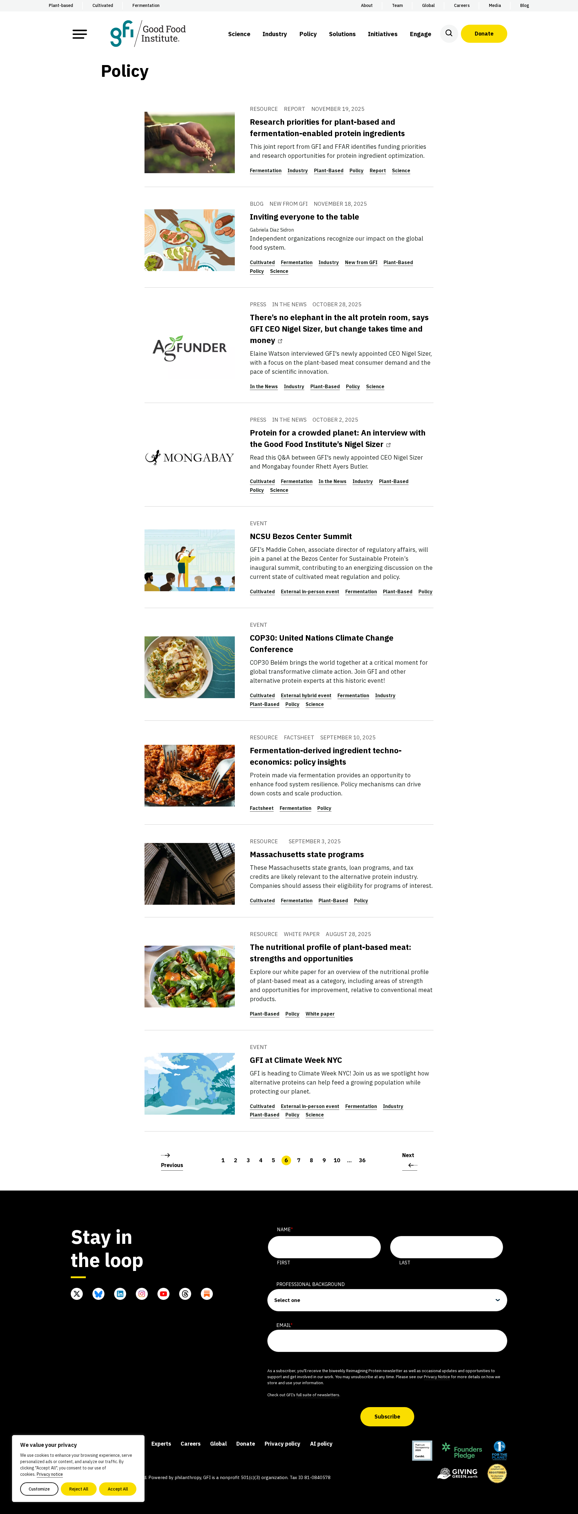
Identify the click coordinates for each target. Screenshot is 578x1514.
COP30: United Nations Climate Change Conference (321, 643)
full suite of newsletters (317, 1394)
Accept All (118, 1489)
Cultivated (262, 262)
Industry (297, 170)
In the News (264, 386)
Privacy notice (50, 1474)
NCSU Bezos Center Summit (301, 536)
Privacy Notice (437, 1376)
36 (362, 1160)
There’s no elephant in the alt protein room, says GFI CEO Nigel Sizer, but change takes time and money (339, 328)
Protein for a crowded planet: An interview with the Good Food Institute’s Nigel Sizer (338, 438)
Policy (357, 170)
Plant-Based (328, 170)
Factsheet (262, 808)
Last (404, 1263)
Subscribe (387, 1416)
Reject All (78, 1489)
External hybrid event (306, 695)
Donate (484, 33)
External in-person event (310, 591)
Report (378, 170)
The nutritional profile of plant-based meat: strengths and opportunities (330, 952)
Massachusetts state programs (307, 854)
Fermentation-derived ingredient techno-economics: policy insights (326, 756)
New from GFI (361, 262)
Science (401, 170)
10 (337, 1160)
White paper (320, 1014)
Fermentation (265, 170)
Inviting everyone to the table (304, 216)
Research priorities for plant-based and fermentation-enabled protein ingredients (327, 127)
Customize (39, 1489)
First (283, 1263)
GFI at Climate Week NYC (296, 1060)
